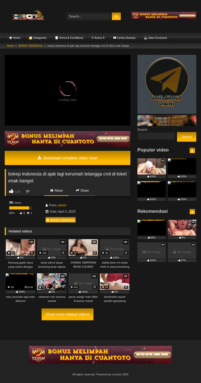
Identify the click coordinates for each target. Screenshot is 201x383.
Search (142, 129)
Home (10, 45)
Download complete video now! (69, 158)
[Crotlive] (31, 15)
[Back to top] (189, 371)
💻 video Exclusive (155, 37)
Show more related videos (68, 314)
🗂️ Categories (38, 37)
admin (62, 205)
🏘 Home (14, 37)
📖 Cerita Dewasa (124, 37)
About (58, 190)
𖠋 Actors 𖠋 (98, 37)
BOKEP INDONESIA (31, 45)
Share (84, 190)
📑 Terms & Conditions (69, 37)
